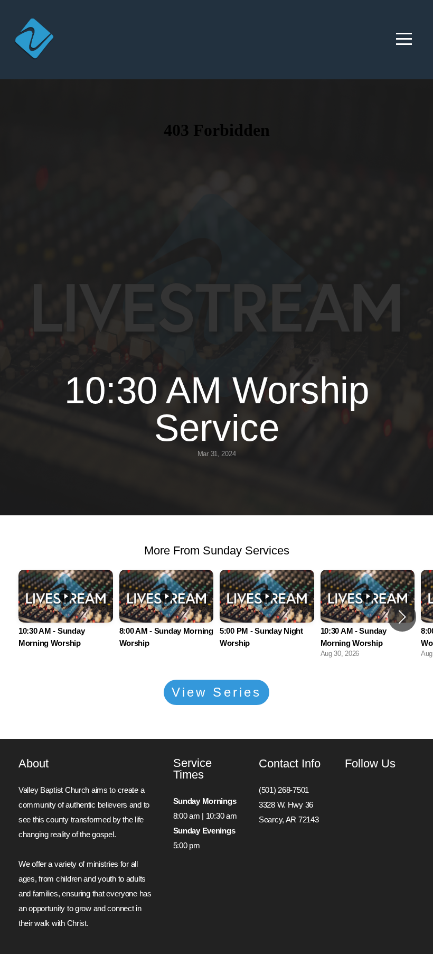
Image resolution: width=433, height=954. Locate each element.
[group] (65, 617)
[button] (402, 616)
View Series (216, 692)
